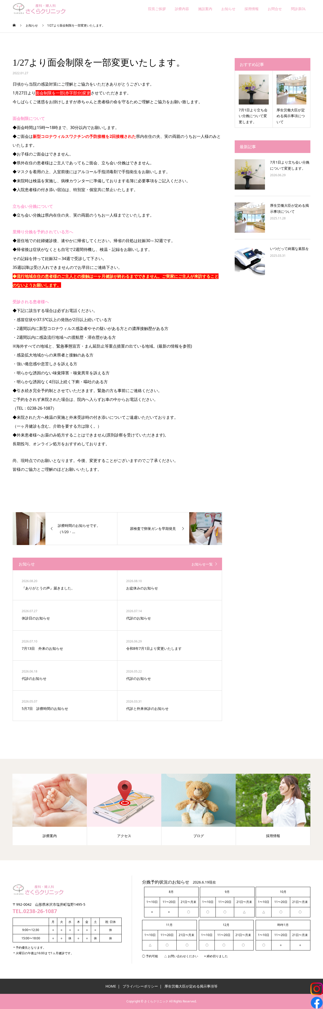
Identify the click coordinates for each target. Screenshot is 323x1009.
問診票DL (298, 8)
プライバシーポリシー (140, 986)
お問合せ (275, 8)
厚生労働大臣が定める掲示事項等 (191, 986)
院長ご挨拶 (157, 8)
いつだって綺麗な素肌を (291, 248)
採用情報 (252, 8)
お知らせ (228, 8)
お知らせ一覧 (202, 564)
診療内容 (182, 8)
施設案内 (205, 8)
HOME (110, 986)
